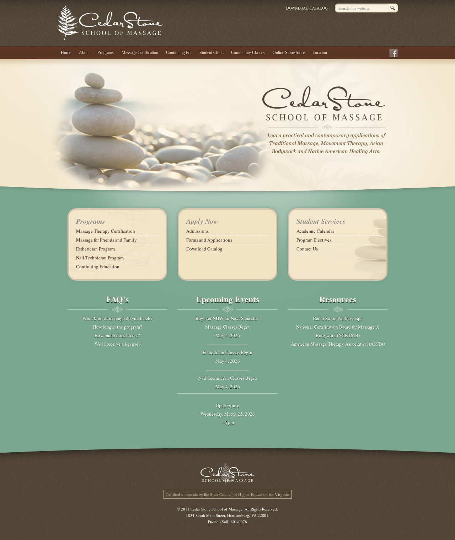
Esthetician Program (95, 248)
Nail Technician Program (100, 257)
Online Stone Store (289, 52)
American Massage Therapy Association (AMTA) (338, 344)
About (84, 52)
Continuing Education (97, 266)
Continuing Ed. (179, 52)
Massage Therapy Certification (105, 231)
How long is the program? (117, 327)
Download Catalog (307, 8)
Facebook (394, 53)
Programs (105, 52)
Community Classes (248, 52)
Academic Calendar (315, 231)
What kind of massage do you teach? (117, 318)
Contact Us (307, 248)
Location (319, 52)
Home (66, 52)
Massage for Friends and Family (106, 240)
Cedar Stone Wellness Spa (338, 318)
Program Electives (313, 240)
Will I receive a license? (117, 344)
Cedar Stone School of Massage (110, 22)
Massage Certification (140, 52)
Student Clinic (211, 52)
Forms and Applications (209, 240)
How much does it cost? (117, 335)
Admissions (197, 231)
